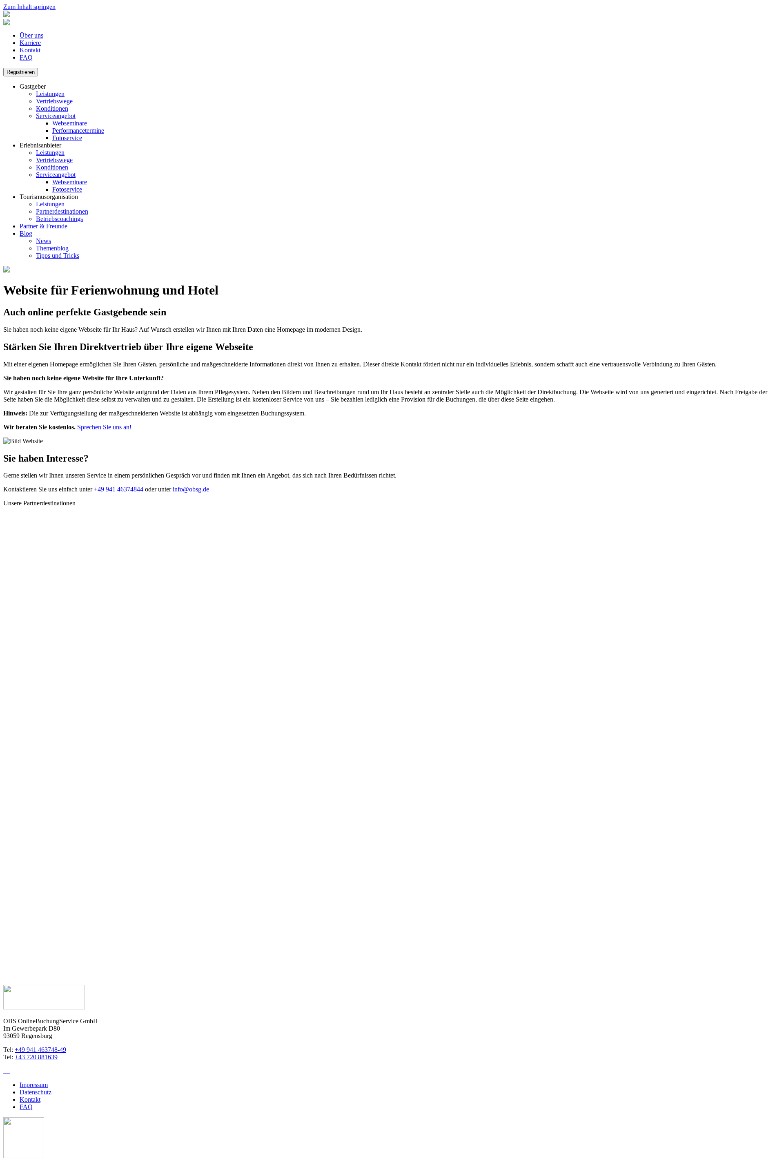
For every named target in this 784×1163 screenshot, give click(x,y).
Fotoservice (67, 137)
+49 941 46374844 (118, 489)
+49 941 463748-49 (40, 1049)
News (43, 240)
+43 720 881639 (36, 1057)
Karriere (30, 42)
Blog (26, 233)
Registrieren (21, 72)
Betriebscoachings (59, 218)
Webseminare (69, 123)
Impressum (34, 1084)
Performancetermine (78, 130)
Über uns (31, 35)
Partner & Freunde (43, 226)
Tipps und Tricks (57, 255)
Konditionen (52, 108)
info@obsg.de (191, 489)
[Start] (6, 14)
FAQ (26, 57)
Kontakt (30, 50)
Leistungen (50, 93)
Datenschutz (35, 1092)
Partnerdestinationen (62, 211)
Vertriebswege (54, 101)
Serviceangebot (56, 115)
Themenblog (52, 248)
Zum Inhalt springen (29, 6)
